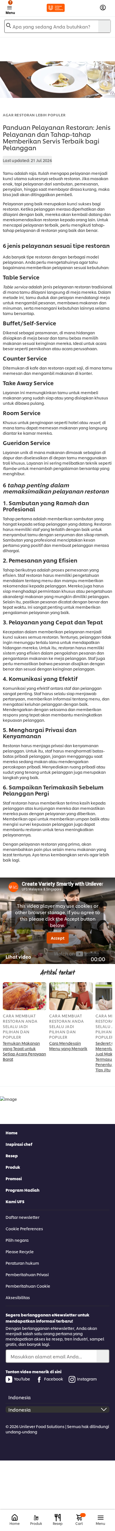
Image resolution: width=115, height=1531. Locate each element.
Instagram (87, 1378)
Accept (57, 937)
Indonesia (19, 1397)
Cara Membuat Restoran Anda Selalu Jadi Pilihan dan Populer (20, 1026)
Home (12, 1132)
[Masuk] (103, 7)
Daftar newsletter (22, 1217)
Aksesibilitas (18, 1297)
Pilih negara (17, 1240)
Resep (12, 1155)
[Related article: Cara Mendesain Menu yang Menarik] (71, 996)
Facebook (53, 1378)
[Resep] (58, 1517)
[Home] (15, 1517)
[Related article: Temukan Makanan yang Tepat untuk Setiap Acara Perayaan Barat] (24, 996)
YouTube (22, 1378)
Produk (13, 1167)
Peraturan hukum (22, 1263)
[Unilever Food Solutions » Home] (56, 8)
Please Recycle (20, 1251)
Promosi (14, 1178)
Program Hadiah (22, 1190)
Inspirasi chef (19, 1144)
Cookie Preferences (24, 1228)
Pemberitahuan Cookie (28, 1285)
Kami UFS (15, 1201)
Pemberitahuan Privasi (27, 1274)
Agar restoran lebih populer (34, 114)
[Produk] (36, 1518)
